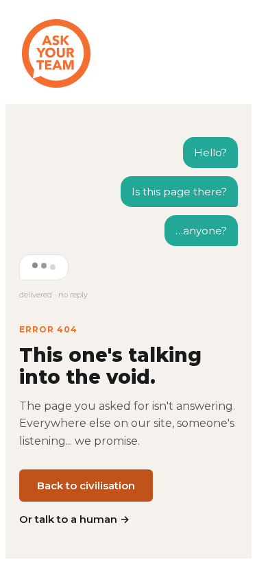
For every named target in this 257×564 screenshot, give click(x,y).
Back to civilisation (86, 485)
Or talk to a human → (74, 519)
